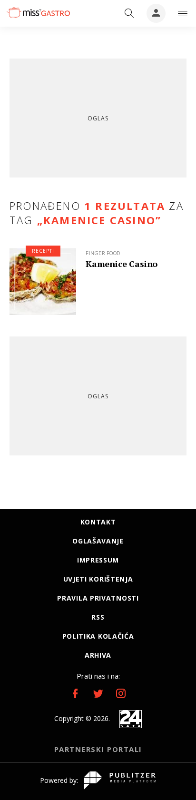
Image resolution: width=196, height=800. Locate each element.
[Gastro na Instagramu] (120, 693)
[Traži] (129, 13)
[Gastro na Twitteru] (98, 693)
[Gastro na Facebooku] (75, 693)
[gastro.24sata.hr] (38, 12)
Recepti (43, 250)
